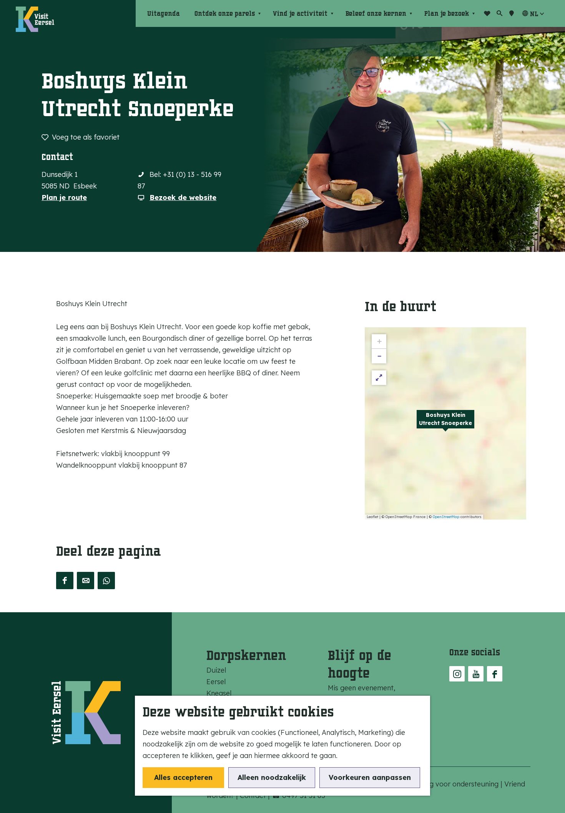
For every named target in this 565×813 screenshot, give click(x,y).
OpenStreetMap (446, 517)
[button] (445, 423)
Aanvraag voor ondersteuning (451, 784)
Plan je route (64, 197)
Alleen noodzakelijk (272, 777)
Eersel (216, 681)
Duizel (216, 670)
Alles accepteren (183, 777)
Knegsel (218, 693)
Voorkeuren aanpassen (370, 777)
